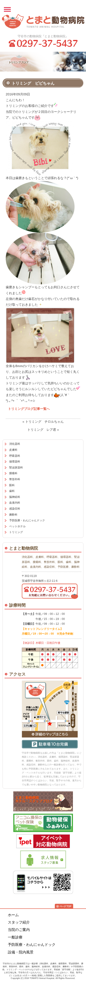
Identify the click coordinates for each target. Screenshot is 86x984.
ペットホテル (17, 526)
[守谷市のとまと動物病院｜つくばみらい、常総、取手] (43, 22)
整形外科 (14, 479)
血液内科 (14, 502)
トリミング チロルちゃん (44, 421)
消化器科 (14, 443)
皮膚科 (13, 449)
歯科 (12, 491)
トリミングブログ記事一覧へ (29, 409)
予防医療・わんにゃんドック (27, 520)
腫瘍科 (13, 473)
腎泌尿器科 (16, 467)
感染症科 (14, 508)
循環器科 (14, 461)
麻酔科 (13, 514)
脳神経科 (14, 497)
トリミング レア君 (41, 429)
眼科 (12, 485)
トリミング (16, 532)
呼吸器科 (14, 455)
